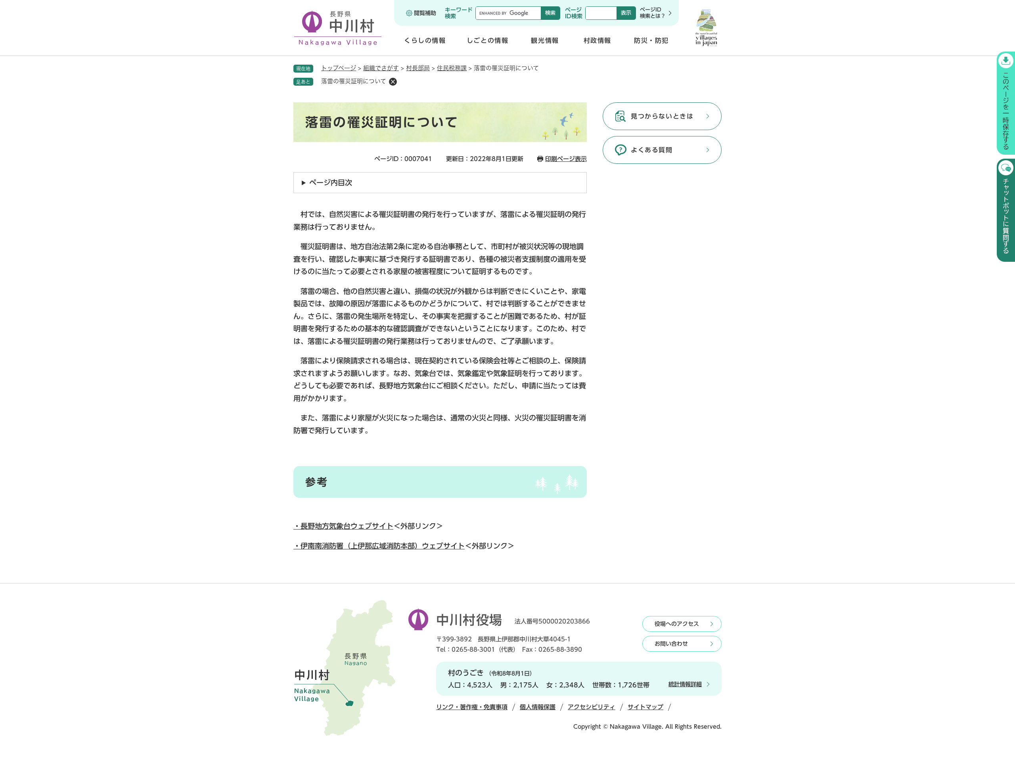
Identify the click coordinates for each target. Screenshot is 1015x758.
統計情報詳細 (685, 684)
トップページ (338, 68)
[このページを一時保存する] (1006, 103)
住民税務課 (452, 68)
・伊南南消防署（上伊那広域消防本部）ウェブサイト (379, 545)
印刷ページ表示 (566, 159)
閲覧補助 (425, 13)
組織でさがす (381, 68)
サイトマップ (645, 707)
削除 (393, 81)
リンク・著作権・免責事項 (472, 707)
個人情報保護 (537, 707)
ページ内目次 (330, 182)
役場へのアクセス (677, 624)
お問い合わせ (671, 644)
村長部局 (418, 68)
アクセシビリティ (591, 707)
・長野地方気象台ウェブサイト (343, 526)
